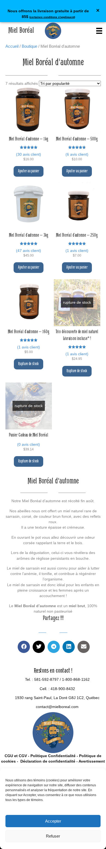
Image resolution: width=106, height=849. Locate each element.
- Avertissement (90, 761)
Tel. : (29, 679)
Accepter (53, 821)
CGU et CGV (16, 756)
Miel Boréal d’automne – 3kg (28, 235)
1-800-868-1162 (76, 679)
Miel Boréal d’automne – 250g (77, 235)
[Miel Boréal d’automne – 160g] (28, 302)
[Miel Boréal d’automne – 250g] (77, 206)
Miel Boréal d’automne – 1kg (28, 139)
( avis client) (28, 154)
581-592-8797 (46, 679)
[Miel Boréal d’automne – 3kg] (28, 206)
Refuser (53, 836)
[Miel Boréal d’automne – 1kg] (28, 109)
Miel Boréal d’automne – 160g (28, 332)
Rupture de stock (28, 364)
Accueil (11, 46)
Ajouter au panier (28, 171)
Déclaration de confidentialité (47, 761)
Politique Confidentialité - (54, 756)
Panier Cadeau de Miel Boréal (28, 435)
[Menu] (99, 31)
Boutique (29, 46)
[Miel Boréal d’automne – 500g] (77, 109)
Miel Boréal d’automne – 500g (77, 139)
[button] (98, 11)
